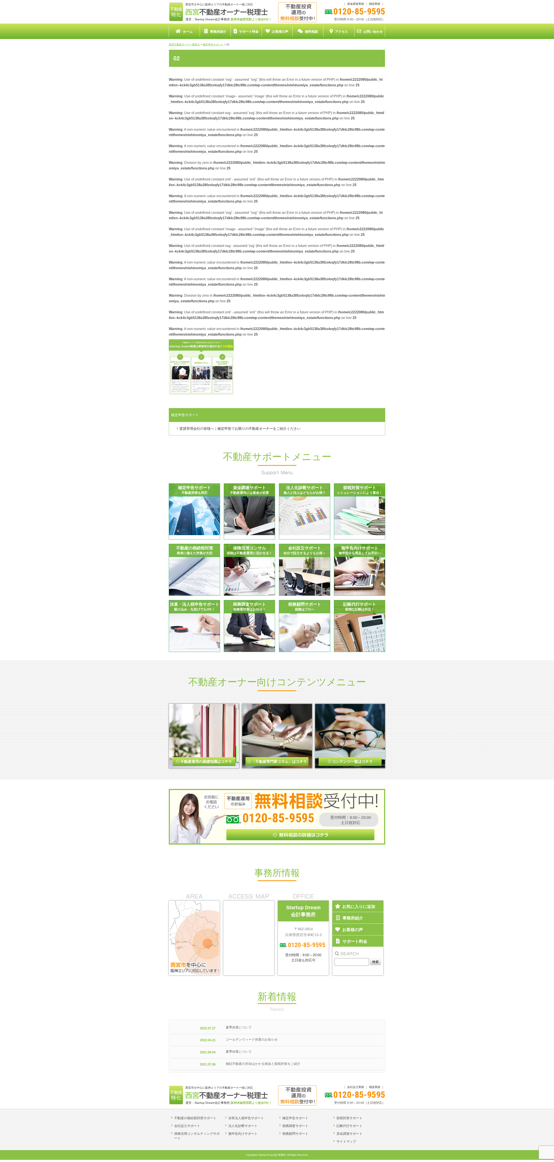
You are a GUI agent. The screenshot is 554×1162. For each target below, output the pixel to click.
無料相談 (311, 31)
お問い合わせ (373, 31)
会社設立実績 (355, 1087)
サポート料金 (249, 31)
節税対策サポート (349, 1118)
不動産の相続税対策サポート (195, 1118)
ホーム (188, 31)
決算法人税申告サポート (246, 1118)
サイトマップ (346, 1141)
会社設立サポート (187, 1126)
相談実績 (374, 3)
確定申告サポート (295, 1118)
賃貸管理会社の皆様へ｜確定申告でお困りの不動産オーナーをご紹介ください (240, 428)
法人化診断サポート (243, 1126)
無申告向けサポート (243, 1133)
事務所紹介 (218, 31)
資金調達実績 (355, 3)
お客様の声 (280, 31)
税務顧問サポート (295, 1133)
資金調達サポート (349, 1133)
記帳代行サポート (349, 1126)
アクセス (341, 31)
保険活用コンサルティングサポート (197, 1136)
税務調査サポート (295, 1126)
